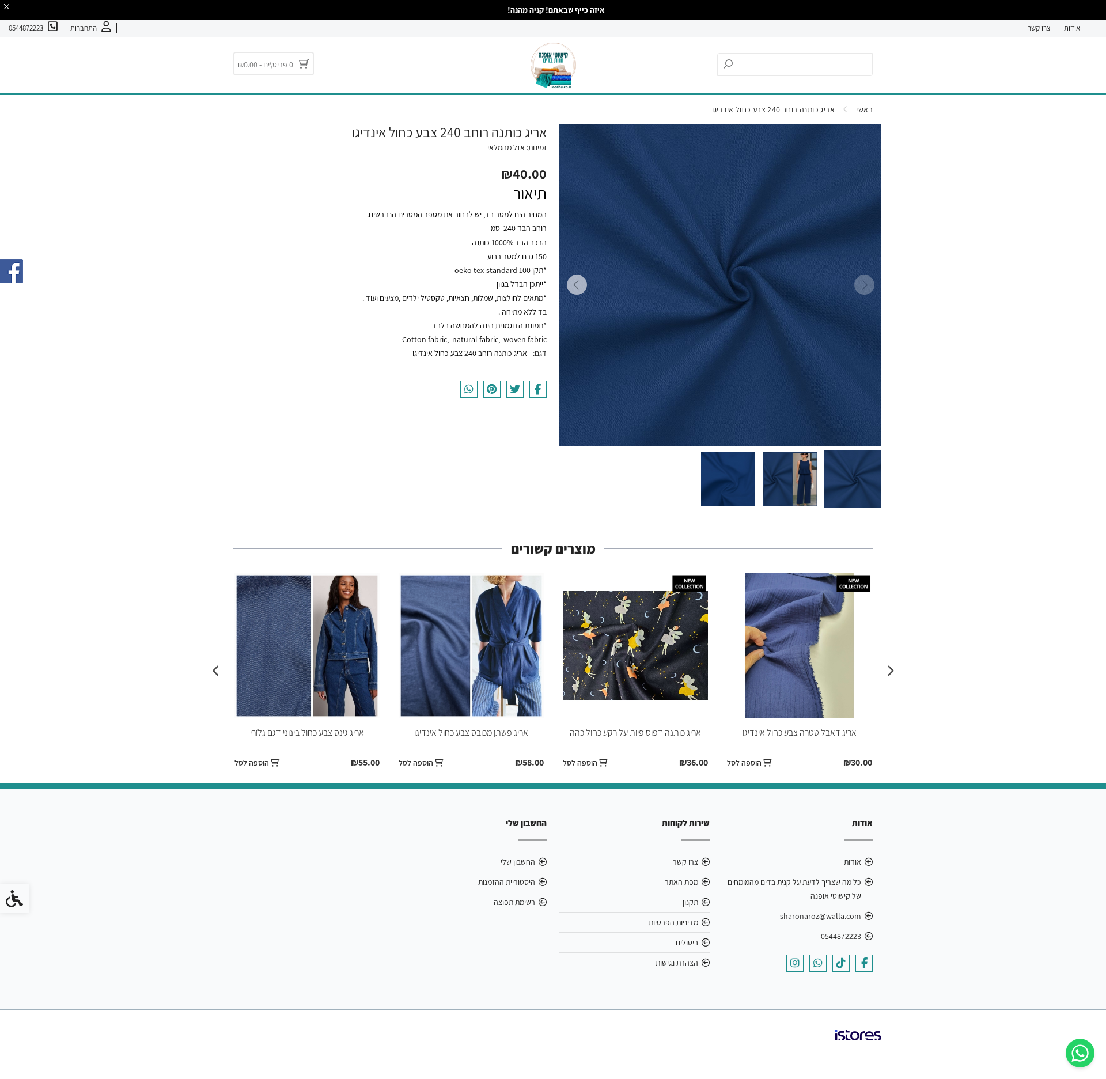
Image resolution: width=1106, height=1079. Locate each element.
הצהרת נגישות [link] (677, 962)
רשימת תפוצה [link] (514, 902)
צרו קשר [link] (1039, 28)
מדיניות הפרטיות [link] (673, 922)
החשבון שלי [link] (518, 862)
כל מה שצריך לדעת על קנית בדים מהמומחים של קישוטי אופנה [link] (794, 889)
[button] (852, 479)
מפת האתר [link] (681, 882)
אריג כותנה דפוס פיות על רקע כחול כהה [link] (635, 732)
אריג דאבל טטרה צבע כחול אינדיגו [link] (800, 732)
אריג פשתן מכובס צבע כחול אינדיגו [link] (471, 732)
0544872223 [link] (841, 936)
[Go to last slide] (890, 671)
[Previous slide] (864, 285)
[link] (1080, 1053)
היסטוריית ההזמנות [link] (506, 882)
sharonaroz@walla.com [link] (820, 916)
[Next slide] (576, 285)
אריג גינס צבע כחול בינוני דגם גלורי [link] (307, 732)
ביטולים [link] (687, 942)
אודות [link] (1072, 28)
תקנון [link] (690, 902)
